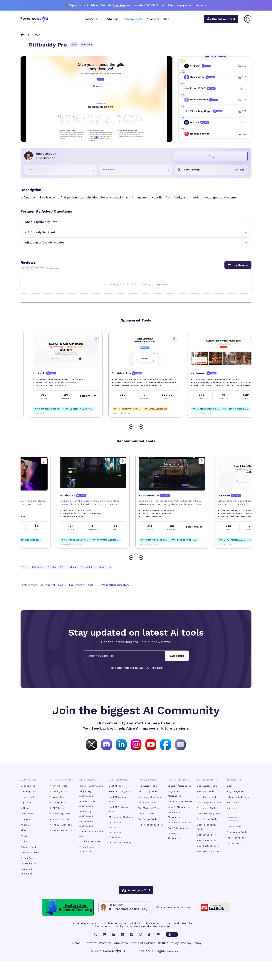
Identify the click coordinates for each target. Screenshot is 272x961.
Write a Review (238, 265)
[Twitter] (95, 934)
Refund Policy (28, 863)
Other (36, 34)
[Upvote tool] (87, 339)
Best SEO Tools (205, 791)
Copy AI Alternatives (179, 807)
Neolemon (105, 567)
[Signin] (247, 19)
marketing (86, 44)
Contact (91, 943)
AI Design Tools (58, 802)
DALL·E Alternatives (178, 828)
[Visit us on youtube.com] (150, 744)
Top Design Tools (147, 819)
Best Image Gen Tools (209, 802)
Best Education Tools (209, 851)
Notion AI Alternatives (180, 822)
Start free (119, 5)
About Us (26, 825)
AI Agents (153, 18)
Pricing (24, 836)
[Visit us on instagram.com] (136, 744)
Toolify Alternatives (90, 841)
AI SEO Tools (57, 808)
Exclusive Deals (132, 18)
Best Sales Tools (206, 840)
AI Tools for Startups (120, 842)
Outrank (76, 943)
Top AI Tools (147, 779)
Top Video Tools (147, 802)
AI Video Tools (58, 797)
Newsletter (27, 813)
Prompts (25, 819)
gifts (74, 44)
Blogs (229, 786)
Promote (105, 943)
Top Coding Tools (147, 791)
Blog (166, 18)
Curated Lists (207, 779)
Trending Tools (29, 791)
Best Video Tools (206, 808)
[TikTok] (149, 934)
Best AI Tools (116, 786)
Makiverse (37, 567)
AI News (25, 808)
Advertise (112, 18)
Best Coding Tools (207, 797)
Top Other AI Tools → (83, 584)
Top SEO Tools (146, 813)
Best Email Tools (206, 835)
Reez (25, 567)
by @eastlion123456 (190, 544)
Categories (91, 18)
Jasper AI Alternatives (180, 801)
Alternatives (88, 779)
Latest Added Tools (237, 797)
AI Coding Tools (58, 791)
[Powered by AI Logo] (35, 19)
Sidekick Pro (88, 567)
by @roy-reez (29, 544)
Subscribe (177, 655)
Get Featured (28, 786)
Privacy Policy (28, 858)
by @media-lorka (31, 413)
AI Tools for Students (121, 817)
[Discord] (104, 934)
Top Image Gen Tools (150, 797)
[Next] (140, 426)
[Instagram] (140, 934)
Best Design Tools (207, 819)
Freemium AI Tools (236, 832)
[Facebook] (131, 934)
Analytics (231, 808)
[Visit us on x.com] (91, 744)
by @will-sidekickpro (112, 413)
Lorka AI (72, 567)
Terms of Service (30, 852)
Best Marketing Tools (209, 813)
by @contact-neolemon (191, 413)
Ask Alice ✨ (233, 802)
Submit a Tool (28, 847)
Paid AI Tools (233, 843)
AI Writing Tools (58, 786)
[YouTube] (158, 934)
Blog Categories (235, 791)
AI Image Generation (61, 819)
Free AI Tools (28, 797)
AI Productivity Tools (61, 825)
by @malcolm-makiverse (113, 544)
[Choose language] (172, 934)
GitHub (24, 830)
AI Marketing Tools (60, 813)
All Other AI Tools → (53, 584)
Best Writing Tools (207, 786)
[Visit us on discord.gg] (106, 744)
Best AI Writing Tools (120, 791)
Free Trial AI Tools (236, 837)
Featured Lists (178, 779)
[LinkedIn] (113, 934)
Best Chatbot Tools (208, 846)
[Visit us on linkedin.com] (121, 744)
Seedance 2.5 (55, 567)
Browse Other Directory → (116, 584)
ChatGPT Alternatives (91, 786)
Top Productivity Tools (150, 825)
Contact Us (27, 841)
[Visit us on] (180, 744)
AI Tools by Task (61, 779)
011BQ (145, 951)
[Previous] (131, 426)
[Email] (122, 934)
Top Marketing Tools (149, 808)
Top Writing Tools (147, 786)
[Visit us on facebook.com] (165, 744)
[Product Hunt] (124, 907)
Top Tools (26, 802)
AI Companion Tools (61, 830)
